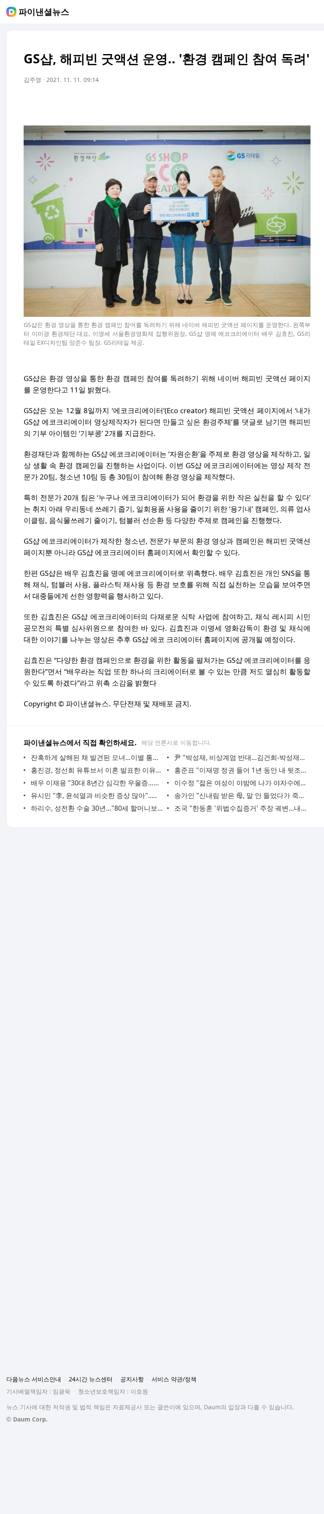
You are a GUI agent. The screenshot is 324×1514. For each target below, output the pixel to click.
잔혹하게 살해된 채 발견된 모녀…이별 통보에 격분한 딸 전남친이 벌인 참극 (97, 757)
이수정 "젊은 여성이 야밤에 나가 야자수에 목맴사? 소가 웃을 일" (240, 782)
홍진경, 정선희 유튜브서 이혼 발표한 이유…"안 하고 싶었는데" (97, 770)
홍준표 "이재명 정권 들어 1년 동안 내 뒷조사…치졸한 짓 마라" (240, 770)
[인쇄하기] (302, 103)
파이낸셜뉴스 (44, 12)
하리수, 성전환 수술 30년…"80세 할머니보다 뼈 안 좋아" (97, 808)
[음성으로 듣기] (251, 103)
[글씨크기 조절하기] (285, 103)
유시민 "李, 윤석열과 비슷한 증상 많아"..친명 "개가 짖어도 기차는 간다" (97, 795)
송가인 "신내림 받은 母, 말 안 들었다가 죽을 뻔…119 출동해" (240, 795)
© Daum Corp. (27, 1419)
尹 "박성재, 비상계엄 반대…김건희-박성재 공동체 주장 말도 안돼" (240, 757)
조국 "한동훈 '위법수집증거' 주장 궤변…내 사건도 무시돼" (240, 808)
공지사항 (132, 1379)
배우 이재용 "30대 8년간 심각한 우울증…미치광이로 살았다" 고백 (97, 782)
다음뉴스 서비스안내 (33, 1379)
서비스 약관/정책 (174, 1379)
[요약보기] (234, 103)
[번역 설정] (268, 103)
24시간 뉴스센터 (91, 1379)
